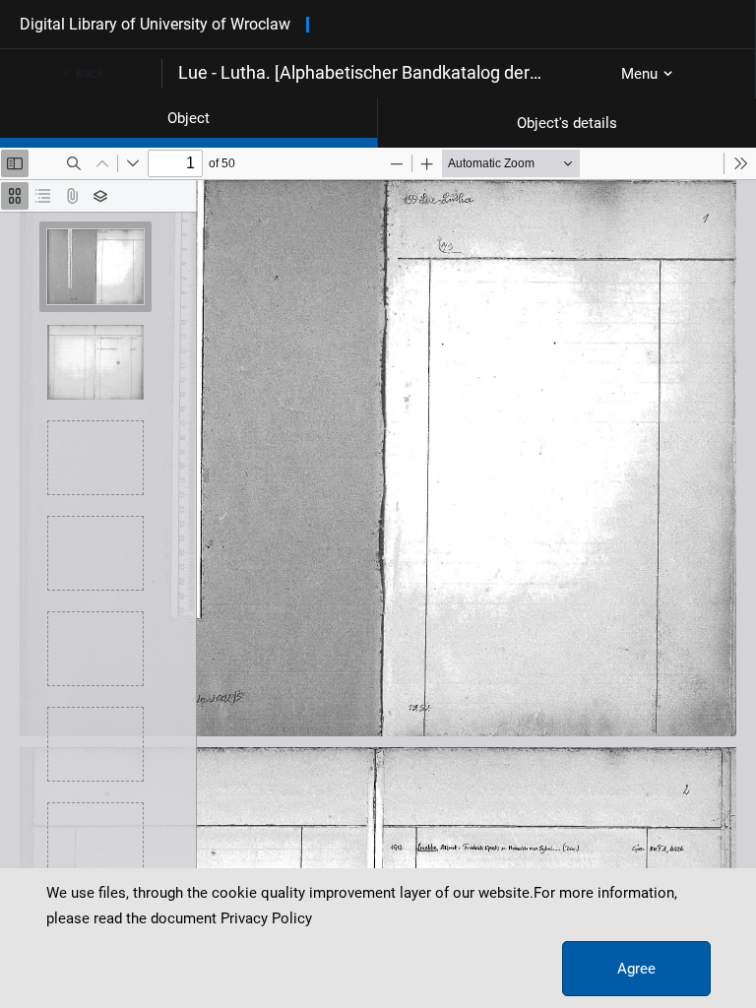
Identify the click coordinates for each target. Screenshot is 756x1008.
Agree (636, 968)
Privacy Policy (266, 918)
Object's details (567, 123)
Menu (639, 74)
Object (188, 118)
